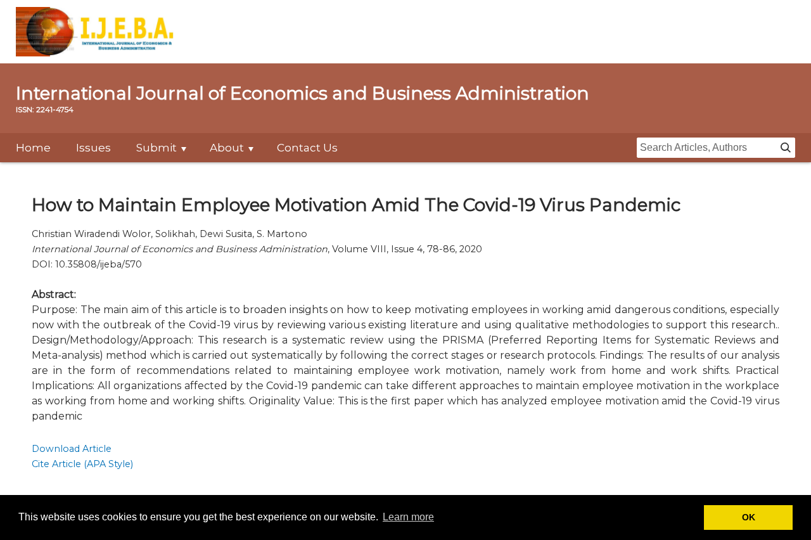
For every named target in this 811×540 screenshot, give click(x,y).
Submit (156, 147)
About (227, 147)
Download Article (72, 448)
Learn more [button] (408, 516)
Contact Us (307, 147)
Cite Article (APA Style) (82, 464)
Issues (93, 147)
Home (33, 147)
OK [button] (748, 517)
